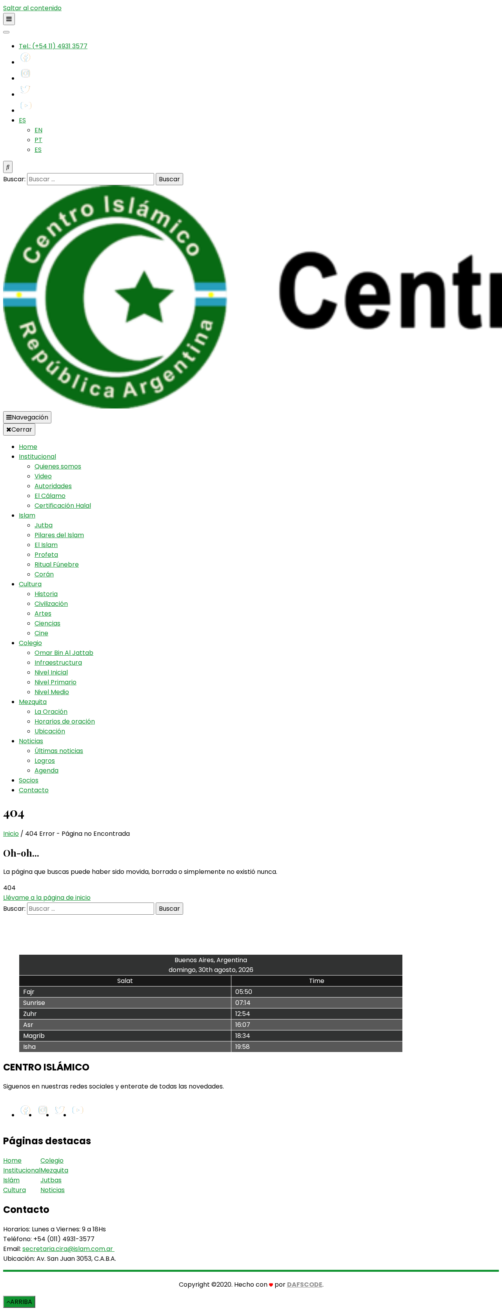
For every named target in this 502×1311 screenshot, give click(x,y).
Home (28, 446)
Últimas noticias (59, 750)
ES (22, 120)
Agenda (46, 770)
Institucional (37, 456)
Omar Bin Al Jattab (64, 652)
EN (38, 130)
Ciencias (47, 623)
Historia (46, 593)
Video (43, 476)
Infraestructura (58, 662)
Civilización (51, 603)
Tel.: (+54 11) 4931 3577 (53, 46)
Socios (28, 780)
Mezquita (33, 701)
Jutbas (51, 1180)
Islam (27, 515)
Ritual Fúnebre (57, 564)
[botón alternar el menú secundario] (9, 19)
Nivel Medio (52, 692)
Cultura (30, 584)
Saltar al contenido (32, 8)
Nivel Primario (55, 682)
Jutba (44, 525)
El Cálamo (50, 495)
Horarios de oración (65, 721)
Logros (45, 760)
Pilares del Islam (59, 535)
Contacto (34, 790)
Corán (44, 574)
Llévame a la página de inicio (47, 897)
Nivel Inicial (51, 672)
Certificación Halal (63, 505)
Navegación (30, 417)
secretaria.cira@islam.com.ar (67, 1248)
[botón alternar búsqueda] (8, 167)
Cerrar (21, 429)
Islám (11, 1180)
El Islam (46, 544)
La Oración (51, 711)
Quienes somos (58, 466)
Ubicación (50, 731)
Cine (41, 633)
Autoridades (53, 485)
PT (38, 139)
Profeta (46, 554)
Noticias (31, 741)
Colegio (30, 642)
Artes (43, 613)
